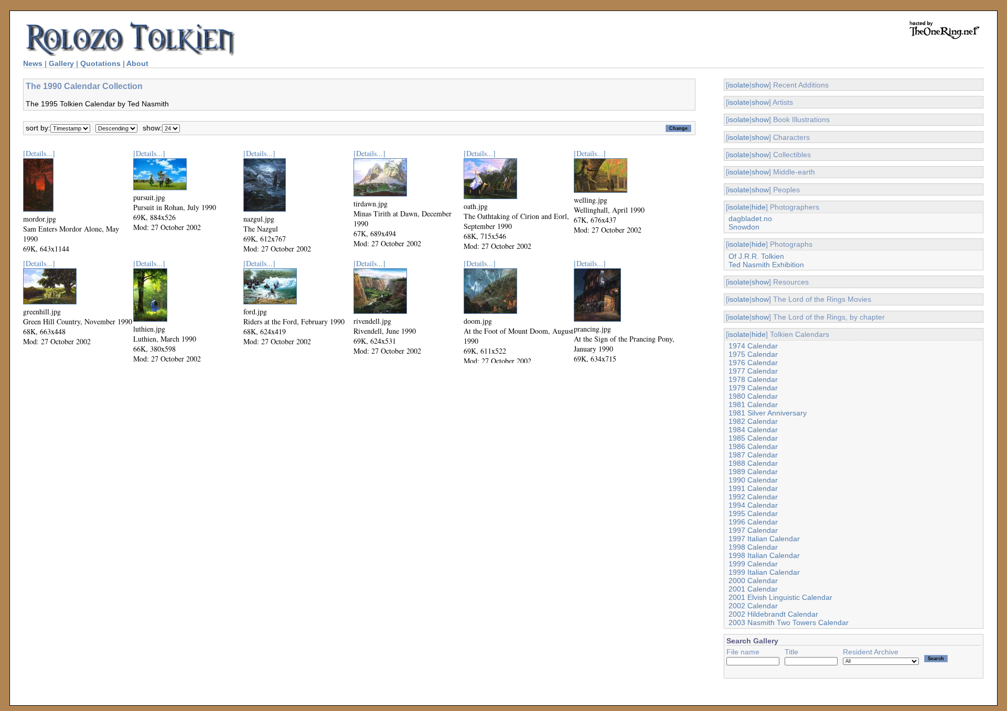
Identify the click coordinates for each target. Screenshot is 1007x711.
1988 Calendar (753, 463)
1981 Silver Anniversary (768, 413)
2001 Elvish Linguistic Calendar (780, 597)
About (137, 63)
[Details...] (39, 153)
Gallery (61, 63)
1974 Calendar (753, 346)
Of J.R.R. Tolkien (756, 256)
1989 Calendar (753, 471)
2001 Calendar (753, 589)
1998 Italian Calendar (764, 555)
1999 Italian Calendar (764, 572)
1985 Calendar (753, 438)
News (32, 63)
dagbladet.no (750, 218)
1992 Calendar (753, 497)
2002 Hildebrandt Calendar (773, 614)
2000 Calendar (753, 580)
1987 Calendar (753, 455)
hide (759, 207)
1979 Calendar (753, 388)
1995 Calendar (753, 513)
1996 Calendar (753, 522)
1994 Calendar (753, 505)
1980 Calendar (753, 396)
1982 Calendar (753, 421)
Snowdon (744, 227)
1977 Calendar (753, 371)
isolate (738, 85)
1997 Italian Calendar (764, 538)
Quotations (100, 63)
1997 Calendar (753, 530)
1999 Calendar (753, 564)
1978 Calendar (753, 379)
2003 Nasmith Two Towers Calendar (789, 622)
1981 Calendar (753, 404)
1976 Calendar (753, 362)
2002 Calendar (753, 605)
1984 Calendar (753, 429)
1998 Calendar (753, 547)
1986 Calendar (753, 446)
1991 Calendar (753, 488)
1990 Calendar (753, 480)
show (760, 85)
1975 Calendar (753, 354)
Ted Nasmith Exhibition (766, 264)
